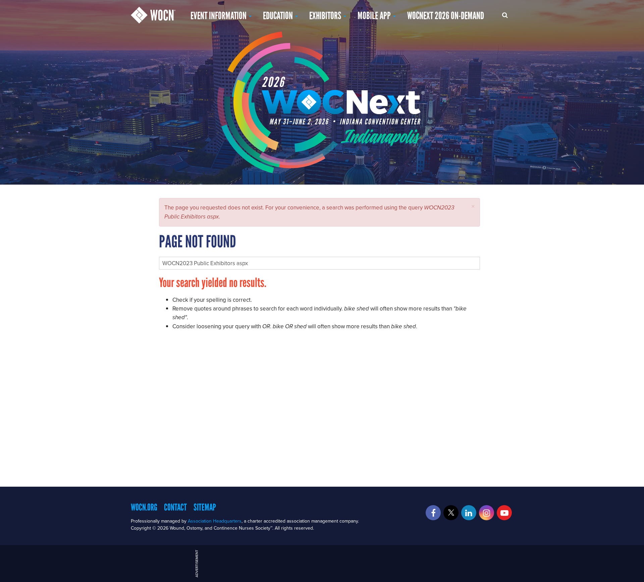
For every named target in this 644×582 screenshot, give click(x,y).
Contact (175, 507)
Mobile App (375, 15)
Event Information (219, 15)
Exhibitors (326, 15)
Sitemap (205, 507)
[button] (473, 206)
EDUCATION (278, 15)
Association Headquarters (214, 521)
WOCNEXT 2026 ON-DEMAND (445, 15)
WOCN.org (144, 507)
